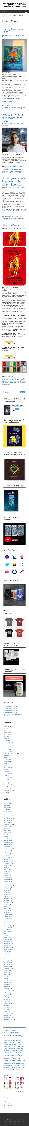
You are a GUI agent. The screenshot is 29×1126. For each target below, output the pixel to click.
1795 (10, 107)
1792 (10, 169)
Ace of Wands (12, 218)
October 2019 (7, 945)
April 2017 (6, 998)
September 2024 (8, 848)
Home (4, 15)
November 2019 (8, 943)
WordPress (21, 1121)
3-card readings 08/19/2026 (10, 708)
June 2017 (6, 994)
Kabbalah (6, 759)
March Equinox (8, 109)
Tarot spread (9, 1065)
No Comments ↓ (6, 37)
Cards (8, 376)
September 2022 (8, 885)
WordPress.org (7, 1107)
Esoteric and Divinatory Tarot (16, 1120)
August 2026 (7, 803)
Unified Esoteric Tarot (18, 109)
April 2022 (6, 893)
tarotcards (19, 1060)
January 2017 (7, 1003)
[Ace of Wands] (14, 239)
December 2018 (8, 963)
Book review (7, 736)
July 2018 (6, 972)
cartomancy (16, 1038)
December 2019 (8, 941)
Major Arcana (14, 1048)
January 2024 (7, 857)
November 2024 (8, 844)
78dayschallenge (19, 1030)
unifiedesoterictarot (7, 1072)
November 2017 (8, 986)
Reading (6, 779)
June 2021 (6, 908)
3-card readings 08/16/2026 (10, 710)
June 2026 (6, 807)
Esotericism (21, 166)
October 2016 (7, 1007)
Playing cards (7, 773)
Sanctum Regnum (14, 1055)
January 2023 (7, 879)
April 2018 (6, 976)
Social (5, 781)
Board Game (7, 734)
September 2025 (8, 824)
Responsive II (8, 1121)
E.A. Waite (11, 1040)
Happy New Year (6, 171)
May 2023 (6, 871)
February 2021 (7, 916)
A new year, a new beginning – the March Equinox (13, 181)
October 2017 (7, 988)
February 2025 (7, 838)
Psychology (6, 777)
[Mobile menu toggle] (26, 11)
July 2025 (6, 828)
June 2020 (6, 931)
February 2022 (7, 896)
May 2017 (6, 996)
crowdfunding (7, 744)
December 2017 (8, 984)
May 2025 (6, 832)
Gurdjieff (9, 1044)
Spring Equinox (6, 172)
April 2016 (6, 1009)
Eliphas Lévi (18, 1040)
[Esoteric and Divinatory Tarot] (14, 5)
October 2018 (7, 966)
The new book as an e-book (11, 706)
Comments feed (8, 1105)
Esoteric (6, 1042)
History (5, 757)
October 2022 (7, 883)
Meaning (6, 761)
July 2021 (6, 906)
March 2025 (7, 836)
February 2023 (7, 877)
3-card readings (9, 1030)
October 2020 (7, 924)
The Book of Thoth (11, 382)
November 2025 (8, 821)
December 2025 (8, 819)
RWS (8, 1055)
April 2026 (6, 811)
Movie (5, 763)
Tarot (13, 106)
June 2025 (6, 830)
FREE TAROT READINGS (10, 753)
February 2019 (7, 959)
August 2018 (7, 970)
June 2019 (6, 951)
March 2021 (7, 914)
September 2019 (8, 947)
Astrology (9, 106)
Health (5, 755)
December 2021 (8, 898)
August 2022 (7, 887)
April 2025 (6, 834)
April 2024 (6, 856)
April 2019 (6, 955)
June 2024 (6, 854)
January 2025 (7, 840)
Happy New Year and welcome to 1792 (12, 117)
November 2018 (8, 964)
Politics (5, 775)
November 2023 (8, 861)
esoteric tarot (13, 1042)
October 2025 (7, 822)
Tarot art (5, 1058)
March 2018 (7, 978)
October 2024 (7, 846)
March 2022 (7, 894)
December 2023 (8, 859)
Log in (5, 1101)
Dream (5, 748)
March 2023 (7, 875)
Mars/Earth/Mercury (12, 381)
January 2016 (7, 1015)
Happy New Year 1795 (12, 30)
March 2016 (7, 1011)
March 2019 (7, 957)
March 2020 (7, 937)
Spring (18, 381)
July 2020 (6, 929)
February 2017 (7, 1001)
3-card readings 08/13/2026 (10, 712)
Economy (6, 750)
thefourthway (6, 1067)
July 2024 (6, 852)
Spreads (6, 783)
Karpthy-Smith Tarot (13, 1046)
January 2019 (7, 961)
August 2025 (7, 826)
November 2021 (8, 900)
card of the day (8, 1038)
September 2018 (8, 968)
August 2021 (7, 904)
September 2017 (8, 990)
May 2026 (6, 809)
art (20, 1033)
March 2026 (7, 813)
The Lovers (8, 219)
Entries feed (7, 1103)
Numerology (5, 168)
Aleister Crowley (20, 378)
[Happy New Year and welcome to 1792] (14, 139)
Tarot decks (7, 788)
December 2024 (8, 842)
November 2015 (8, 1019)
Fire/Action (8, 379)
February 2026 (7, 815)
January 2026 (7, 817)
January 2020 (7, 939)
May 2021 (6, 910)
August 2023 (7, 865)
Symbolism (6, 785)
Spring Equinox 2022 (15, 172)
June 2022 (6, 889)
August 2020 (7, 928)
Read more (9, 101)
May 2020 (6, 933)
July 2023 (6, 867)
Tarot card (10, 1058)
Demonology (7, 746)
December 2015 (8, 1017)
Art (4, 728)
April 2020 (6, 935)
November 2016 (8, 1005)
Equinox (21, 169)
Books (5, 738)
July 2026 (6, 805)
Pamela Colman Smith (17, 1050)
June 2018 (6, 974)
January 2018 (7, 982)
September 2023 (8, 863)
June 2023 (6, 869)
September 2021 (8, 902)
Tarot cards (13, 1060)
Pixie (24, 1050)
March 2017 (7, 999)
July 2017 (6, 992)
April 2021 (6, 912)
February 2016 (7, 1013)
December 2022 (8, 881)
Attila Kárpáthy (15, 107)
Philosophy (6, 771)
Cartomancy (15, 166)
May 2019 (6, 953)
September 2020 (8, 926)
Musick (5, 765)
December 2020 (8, 920)
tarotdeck (9, 1063)
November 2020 (8, 922)
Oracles (6, 769)
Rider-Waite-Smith (9, 1052)
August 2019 (7, 949)
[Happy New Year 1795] (14, 55)
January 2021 (7, 918)
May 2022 (6, 891)
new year (21, 171)
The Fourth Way (8, 790)
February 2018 (7, 980)
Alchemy (6, 726)
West (8, 384)
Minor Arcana (20, 1048)
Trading (6, 792)
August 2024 (7, 850)
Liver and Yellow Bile (17, 379)
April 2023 (6, 873)
